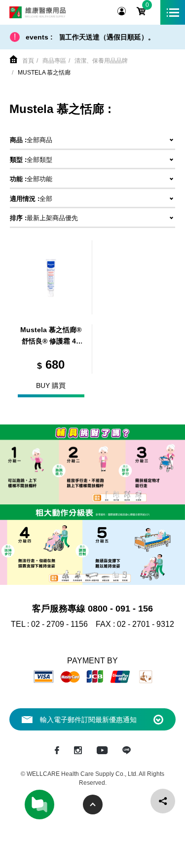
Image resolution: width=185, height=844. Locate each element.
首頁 (28, 60)
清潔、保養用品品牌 (101, 60)
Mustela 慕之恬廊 (44, 72)
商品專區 (54, 60)
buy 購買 (51, 385)
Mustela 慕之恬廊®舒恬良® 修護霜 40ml (50, 337)
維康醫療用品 (37, 12)
